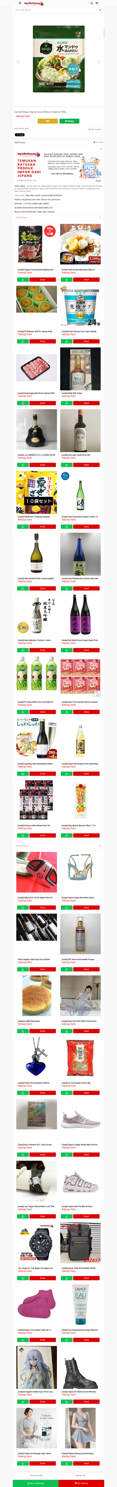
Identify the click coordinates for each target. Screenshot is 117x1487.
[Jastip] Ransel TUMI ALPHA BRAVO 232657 (79, 1268)
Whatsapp (69, 121)
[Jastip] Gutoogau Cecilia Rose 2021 (76, 455)
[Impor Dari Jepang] (34, 3)
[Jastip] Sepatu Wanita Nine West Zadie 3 (78, 897)
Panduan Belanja (36, 1475)
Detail (42, 279)
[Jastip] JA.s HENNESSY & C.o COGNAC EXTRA (36, 455)
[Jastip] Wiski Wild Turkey (72, 393)
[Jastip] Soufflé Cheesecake (29, 1021)
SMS (48, 121)
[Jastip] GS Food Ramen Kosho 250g (76, 1083)
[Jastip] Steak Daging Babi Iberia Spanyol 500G (36, 393)
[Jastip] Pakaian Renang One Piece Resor (78, 1453)
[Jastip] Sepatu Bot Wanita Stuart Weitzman (79, 1392)
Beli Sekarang (82, 1483)
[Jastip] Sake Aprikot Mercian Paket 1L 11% (79, 825)
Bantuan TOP (80, 1475)
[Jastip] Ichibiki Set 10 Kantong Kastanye (34, 517)
